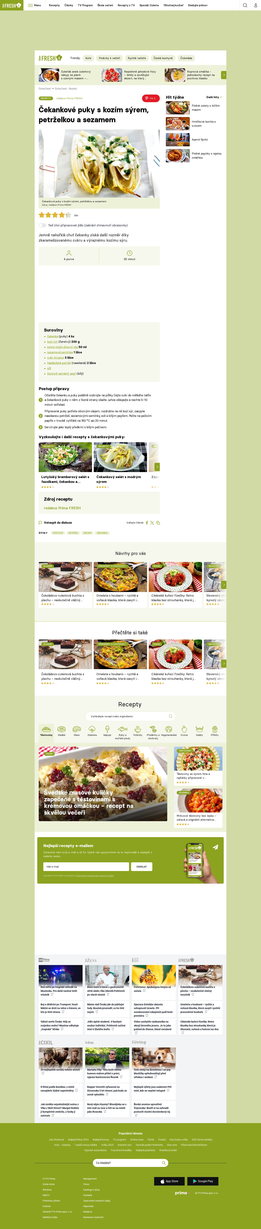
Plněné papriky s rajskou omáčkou (207, 155)
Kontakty (87, 1195)
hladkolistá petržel (59, 363)
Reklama (47, 1189)
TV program (119, 1139)
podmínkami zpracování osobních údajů (95, 875)
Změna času (137, 1139)
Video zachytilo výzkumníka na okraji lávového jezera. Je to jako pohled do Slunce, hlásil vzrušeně (153, 1025)
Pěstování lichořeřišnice (194, 1144)
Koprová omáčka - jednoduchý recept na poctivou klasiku (201, 75)
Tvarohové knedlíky (121, 1150)
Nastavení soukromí (93, 1217)
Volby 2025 (107, 1144)
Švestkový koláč (168, 1150)
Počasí (162, 1139)
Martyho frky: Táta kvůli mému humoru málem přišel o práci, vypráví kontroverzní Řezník (104, 1073)
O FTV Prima (49, 1178)
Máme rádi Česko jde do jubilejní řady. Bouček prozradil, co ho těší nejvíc (105, 1008)
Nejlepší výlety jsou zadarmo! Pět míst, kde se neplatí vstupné (153, 1088)
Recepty (54, 5)
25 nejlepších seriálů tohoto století (60, 1069)
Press (86, 1184)
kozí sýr (52, 341)
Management (90, 1178)
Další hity (213, 97)
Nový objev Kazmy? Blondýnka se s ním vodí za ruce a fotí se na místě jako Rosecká (106, 1108)
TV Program (85, 5)
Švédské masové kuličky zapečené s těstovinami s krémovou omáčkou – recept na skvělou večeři (88, 802)
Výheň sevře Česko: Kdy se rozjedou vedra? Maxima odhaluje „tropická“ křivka (60, 1025)
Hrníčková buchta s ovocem (204, 123)
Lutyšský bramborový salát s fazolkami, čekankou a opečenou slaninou (65, 479)
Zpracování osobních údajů (96, 1200)
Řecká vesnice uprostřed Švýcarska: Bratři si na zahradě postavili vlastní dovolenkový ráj (152, 1108)
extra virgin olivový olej (62, 347)
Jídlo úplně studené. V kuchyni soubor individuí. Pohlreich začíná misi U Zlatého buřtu (106, 1025)
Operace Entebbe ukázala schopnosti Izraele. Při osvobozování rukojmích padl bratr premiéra (153, 1010)
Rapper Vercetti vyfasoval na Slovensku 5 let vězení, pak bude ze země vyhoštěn (107, 1090)
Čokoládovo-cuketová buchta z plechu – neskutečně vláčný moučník (62, 598)
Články (68, 5)
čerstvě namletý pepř (61, 373)
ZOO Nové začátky (202, 1139)
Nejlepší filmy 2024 (78, 1139)
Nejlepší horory (101, 1139)
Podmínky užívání (51, 1200)
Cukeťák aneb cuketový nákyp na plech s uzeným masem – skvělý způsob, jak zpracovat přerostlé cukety (76, 80)
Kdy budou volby (179, 1139)
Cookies (47, 1206)
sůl (49, 368)
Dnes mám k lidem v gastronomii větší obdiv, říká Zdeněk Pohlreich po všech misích (106, 991)
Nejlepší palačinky (145, 1150)
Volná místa (49, 1184)
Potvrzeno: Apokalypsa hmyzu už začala (152, 989)
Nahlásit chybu (50, 1217)
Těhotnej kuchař (173, 5)
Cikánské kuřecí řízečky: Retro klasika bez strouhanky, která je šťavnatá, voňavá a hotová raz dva (173, 598)
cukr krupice (55, 357)
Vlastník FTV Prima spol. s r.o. (57, 1211)
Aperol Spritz (200, 139)
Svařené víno (125, 1144)
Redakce (87, 1211)
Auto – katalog (62, 1144)
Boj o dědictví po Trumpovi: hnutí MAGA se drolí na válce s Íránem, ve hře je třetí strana (61, 1008)
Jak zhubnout (56, 1139)
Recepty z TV (126, 5)
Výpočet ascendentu (95, 1150)
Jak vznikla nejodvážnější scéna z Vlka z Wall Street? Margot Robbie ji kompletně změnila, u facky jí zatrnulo (60, 1110)
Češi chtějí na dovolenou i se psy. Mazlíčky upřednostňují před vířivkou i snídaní (152, 1073)
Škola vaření (105, 5)
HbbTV (46, 1195)
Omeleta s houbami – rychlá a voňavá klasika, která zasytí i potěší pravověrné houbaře (117, 598)
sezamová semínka (60, 352)
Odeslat (141, 866)
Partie (151, 1139)
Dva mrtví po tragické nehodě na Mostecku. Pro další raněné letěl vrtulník (59, 991)
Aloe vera (172, 1144)
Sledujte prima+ (197, 5)
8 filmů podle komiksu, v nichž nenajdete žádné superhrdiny (57, 1088)
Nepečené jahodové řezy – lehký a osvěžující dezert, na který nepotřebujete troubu (140, 76)
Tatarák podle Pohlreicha (149, 1144)
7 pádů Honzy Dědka (85, 1144)
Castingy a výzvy (91, 1189)
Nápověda (88, 1206)
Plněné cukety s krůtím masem (206, 107)
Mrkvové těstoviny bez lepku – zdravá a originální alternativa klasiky (196, 819)
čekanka (52, 336)
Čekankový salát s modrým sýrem (118, 479)
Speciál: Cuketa (149, 5)
